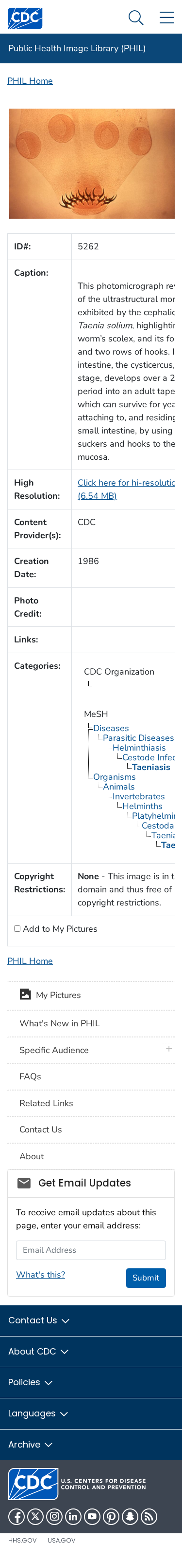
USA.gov (62, 1540)
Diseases (111, 728)
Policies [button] (25, 1382)
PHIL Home (30, 81)
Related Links (46, 1103)
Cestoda (158, 825)
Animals (119, 786)
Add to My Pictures (59, 929)
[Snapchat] (130, 1516)
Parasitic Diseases (138, 738)
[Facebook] (16, 1516)
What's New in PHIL (59, 1023)
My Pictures (56, 995)
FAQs (30, 1076)
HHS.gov (22, 1540)
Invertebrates (139, 796)
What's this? (40, 1275)
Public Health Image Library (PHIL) (77, 48)
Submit (145, 1277)
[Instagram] (54, 1516)
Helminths (142, 806)
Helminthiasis (139, 747)
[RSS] (149, 1516)
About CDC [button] (33, 1351)
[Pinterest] (111, 1516)
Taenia (164, 835)
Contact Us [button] (34, 1320)
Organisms (114, 777)
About (31, 1156)
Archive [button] (25, 1444)
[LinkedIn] (73, 1516)
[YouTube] (92, 1516)
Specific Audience (54, 1050)
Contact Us (40, 1129)
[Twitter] (35, 1516)
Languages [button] (33, 1413)
